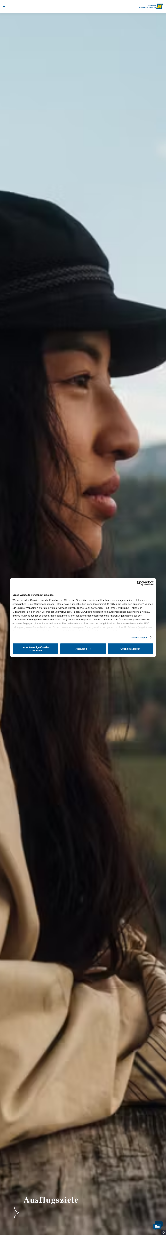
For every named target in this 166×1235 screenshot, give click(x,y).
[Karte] (11, 6)
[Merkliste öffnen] (14, 6)
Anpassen (81, 648)
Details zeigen (139, 637)
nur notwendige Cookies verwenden (35, 648)
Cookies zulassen (130, 648)
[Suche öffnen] (17, 6)
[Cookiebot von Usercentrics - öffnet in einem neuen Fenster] (139, 583)
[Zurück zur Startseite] (151, 6)
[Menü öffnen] (4, 6)
